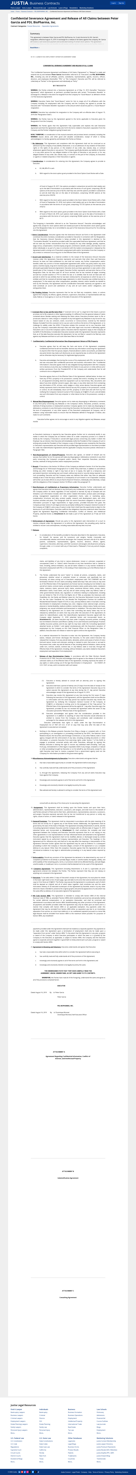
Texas (41, 1459)
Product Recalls (73, 1450)
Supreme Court (16, 1450)
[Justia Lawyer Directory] (38, 1472)
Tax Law (71, 1430)
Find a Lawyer (15, 8)
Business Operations (75, 1415)
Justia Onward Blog (103, 1456)
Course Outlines (102, 1421)
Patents (70, 1453)
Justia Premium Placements (106, 1447)
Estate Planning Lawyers (19, 1424)
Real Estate (72, 1427)
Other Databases (75, 1438)
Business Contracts (27, 11)
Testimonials (101, 1459)
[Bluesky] (33, 1472)
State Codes (43, 1444)
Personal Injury (44, 1430)
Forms (18, 11)
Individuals (43, 1409)
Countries (71, 1459)
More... (13, 1433)
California (42, 1450)
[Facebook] (25, 1472)
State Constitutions (46, 1441)
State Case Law (44, 1447)
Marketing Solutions (87, 8)
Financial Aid (101, 1418)
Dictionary (100, 1412)
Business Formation (75, 1412)
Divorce (42, 1418)
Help (89, 1472)
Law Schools (52, 8)
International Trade (75, 1424)
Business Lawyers (17, 1415)
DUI (40, 1421)
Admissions (101, 1415)
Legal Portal (76, 1472)
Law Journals (101, 1424)
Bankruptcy (43, 1412)
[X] (35, 1472)
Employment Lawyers (18, 1421)
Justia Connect (66, 1472)
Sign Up (121, 3)
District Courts (16, 1456)
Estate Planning (44, 1424)
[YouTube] (22, 1472)
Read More (34, 48)
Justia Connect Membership (106, 1441)
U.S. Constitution (16, 1441)
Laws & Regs (63, 8)
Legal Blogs (72, 1444)
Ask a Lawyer (27, 8)
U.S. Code (14, 1444)
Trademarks (72, 1456)
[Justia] (19, 3)
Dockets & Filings (16, 1459)
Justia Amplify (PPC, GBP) (105, 1453)
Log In (114, 3)
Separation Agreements (50, 26)
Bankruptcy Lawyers (18, 1412)
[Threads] (30, 1472)
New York (42, 1456)
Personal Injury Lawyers (19, 1430)
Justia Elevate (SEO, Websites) (107, 1450)
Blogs (99, 1427)
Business (71, 1409)
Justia (12, 11)
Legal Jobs (71, 1441)
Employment (72, 1418)
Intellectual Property (75, 1421)
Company (84, 1472)
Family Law (43, 1427)
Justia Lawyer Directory (105, 1444)
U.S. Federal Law (17, 1438)
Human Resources (33, 26)
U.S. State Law (45, 1438)
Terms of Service (98, 1472)
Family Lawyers (16, 1427)
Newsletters (74, 8)
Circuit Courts (15, 1453)
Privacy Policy (109, 1472)
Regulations (15, 1447)
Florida (41, 1453)
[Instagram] (27, 1472)
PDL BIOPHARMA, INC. (41, 11)
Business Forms (73, 1447)
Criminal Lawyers (16, 1418)
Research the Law (39, 8)
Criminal (42, 1415)
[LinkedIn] (19, 1472)
